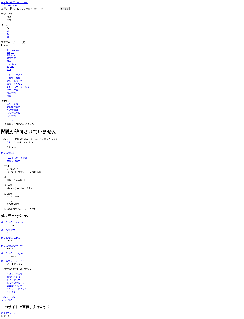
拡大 (9, 20)
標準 (9, 17)
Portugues (11, 64)
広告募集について (10, 313)
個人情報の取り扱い (17, 283)
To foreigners (13, 50)
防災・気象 (12, 104)
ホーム (10, 121)
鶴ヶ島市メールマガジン (13, 261)
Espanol (10, 66)
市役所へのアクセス (17, 158)
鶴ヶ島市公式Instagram (12, 253)
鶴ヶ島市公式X (8, 230)
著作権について (15, 286)
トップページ (8, 142)
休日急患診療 (13, 107)
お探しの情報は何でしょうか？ (17, 8)
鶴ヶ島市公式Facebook (12, 222)
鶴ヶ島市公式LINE (10, 238)
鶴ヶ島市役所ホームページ (14, 2)
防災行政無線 (13, 113)
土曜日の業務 (13, 161)
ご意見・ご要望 (15, 274)
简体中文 (11, 55)
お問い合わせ (13, 277)
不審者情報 (12, 110)
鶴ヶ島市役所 (8, 152)
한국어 (10, 61)
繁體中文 (11, 58)
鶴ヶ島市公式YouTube (12, 245)
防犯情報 (11, 116)
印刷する (11, 147)
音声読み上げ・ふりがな (13, 42)
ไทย (9, 69)
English (10, 52)
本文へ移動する (9, 5)
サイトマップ (13, 280)
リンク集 (11, 292)
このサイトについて (17, 289)
